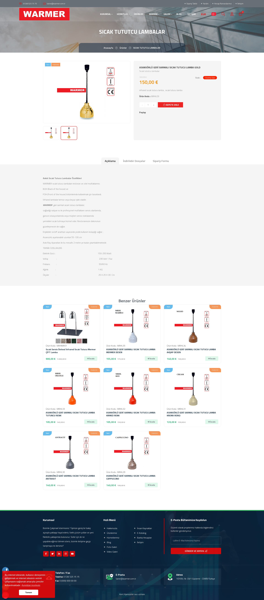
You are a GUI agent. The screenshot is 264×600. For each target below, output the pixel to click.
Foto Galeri (111, 547)
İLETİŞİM (192, 14)
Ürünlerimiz (111, 533)
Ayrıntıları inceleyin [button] (31, 585)
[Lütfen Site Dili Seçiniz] (213, 14)
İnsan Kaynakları (144, 528)
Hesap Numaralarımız (223, 3)
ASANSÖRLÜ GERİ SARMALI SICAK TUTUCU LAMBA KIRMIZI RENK (130, 414)
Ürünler (123, 47)
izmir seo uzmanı (137, 594)
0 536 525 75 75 (30, 3)
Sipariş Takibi (191, 3)
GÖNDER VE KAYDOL (195, 551)
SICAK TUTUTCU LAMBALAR (146, 47)
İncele (91, 358)
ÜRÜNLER (138, 14)
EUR (203, 14)
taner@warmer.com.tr (56, 3)
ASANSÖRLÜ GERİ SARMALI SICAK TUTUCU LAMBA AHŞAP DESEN (191, 351)
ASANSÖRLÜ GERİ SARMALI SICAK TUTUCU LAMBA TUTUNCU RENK (70, 414)
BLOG (179, 14)
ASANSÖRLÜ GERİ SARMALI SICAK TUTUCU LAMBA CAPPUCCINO (130, 477)
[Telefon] (5, 570)
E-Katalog (141, 533)
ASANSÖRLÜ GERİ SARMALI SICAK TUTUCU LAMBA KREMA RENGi (191, 414)
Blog (108, 542)
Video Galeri (112, 551)
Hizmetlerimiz (112, 537)
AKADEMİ (153, 14)
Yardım (205, 3)
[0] (240, 14)
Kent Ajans (124, 594)
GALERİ (167, 14)
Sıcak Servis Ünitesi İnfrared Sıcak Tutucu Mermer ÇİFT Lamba (71, 351)
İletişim (240, 3)
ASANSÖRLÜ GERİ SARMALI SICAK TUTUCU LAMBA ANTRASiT (70, 477)
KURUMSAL (105, 14)
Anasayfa (108, 47)
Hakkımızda (111, 528)
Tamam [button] (28, 592)
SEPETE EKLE (172, 104)
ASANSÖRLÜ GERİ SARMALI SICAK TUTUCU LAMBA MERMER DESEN (130, 351)
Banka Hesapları (144, 537)
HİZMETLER (122, 14)
